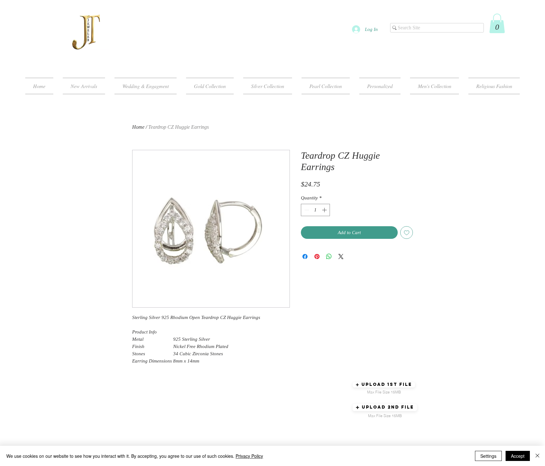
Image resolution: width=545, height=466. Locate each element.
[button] (497, 23)
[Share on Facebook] (305, 256)
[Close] (537, 456)
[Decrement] (306, 210)
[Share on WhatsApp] (329, 256)
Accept (517, 456)
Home (138, 127)
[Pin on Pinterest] (317, 256)
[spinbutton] (315, 210)
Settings (488, 456)
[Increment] (325, 210)
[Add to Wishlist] (406, 232)
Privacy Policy (249, 456)
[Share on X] (341, 256)
